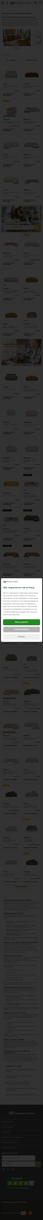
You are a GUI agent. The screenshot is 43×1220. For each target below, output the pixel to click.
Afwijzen (21, 637)
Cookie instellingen (21, 629)
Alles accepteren (21, 622)
